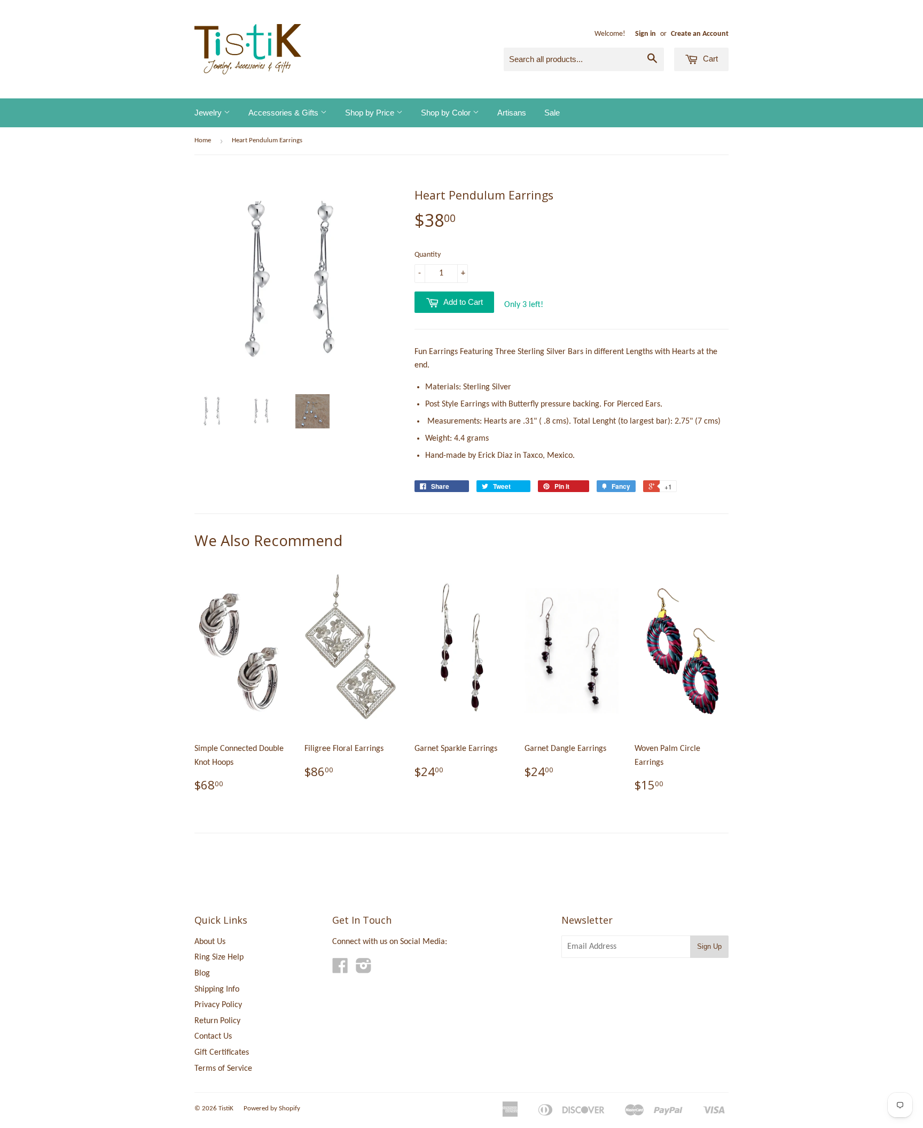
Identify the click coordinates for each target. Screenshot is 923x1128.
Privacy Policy (218, 1005)
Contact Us (213, 1036)
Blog (202, 973)
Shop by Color (447, 112)
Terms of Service (223, 1068)
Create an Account (700, 33)
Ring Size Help (219, 957)
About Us (209, 942)
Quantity (427, 255)
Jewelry (209, 112)
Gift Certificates (221, 1052)
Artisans (511, 112)
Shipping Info (216, 989)
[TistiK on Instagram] (364, 969)
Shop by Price (370, 112)
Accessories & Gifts (284, 112)
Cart (709, 58)
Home (202, 140)
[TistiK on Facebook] (340, 969)
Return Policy (217, 1021)
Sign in (645, 33)
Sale (552, 112)
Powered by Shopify (272, 1108)
